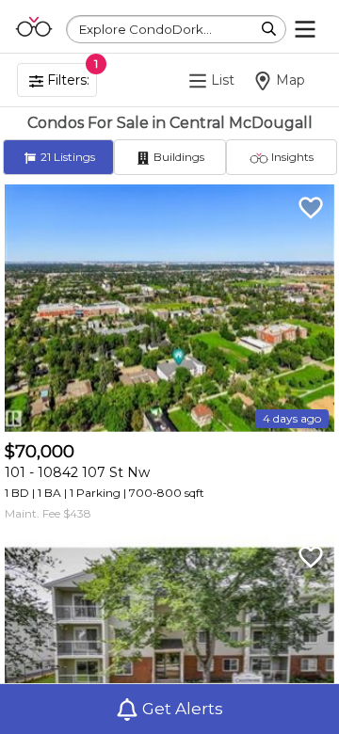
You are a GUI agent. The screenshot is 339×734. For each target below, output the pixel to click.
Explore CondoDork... (145, 29)
